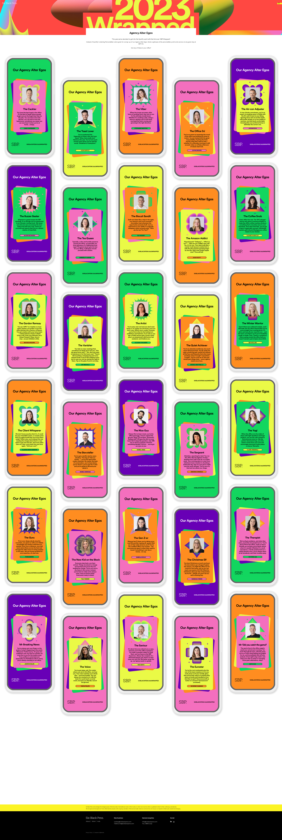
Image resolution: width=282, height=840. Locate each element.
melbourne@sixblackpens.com (124, 823)
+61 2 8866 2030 (147, 823)
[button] (279, 3)
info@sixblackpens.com (149, 821)
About (88, 821)
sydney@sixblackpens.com (122, 821)
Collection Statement (99, 832)
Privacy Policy (89, 832)
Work (93, 821)
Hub (98, 821)
